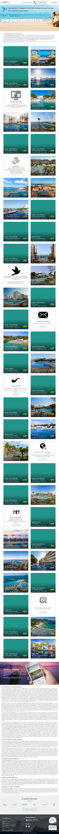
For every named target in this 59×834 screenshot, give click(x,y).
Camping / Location (15, 16)
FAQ (3, 828)
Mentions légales (5, 826)
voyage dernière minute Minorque (13, 42)
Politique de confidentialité (7, 830)
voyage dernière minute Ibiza (41, 41)
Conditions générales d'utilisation (8, 825)
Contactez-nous (5, 823)
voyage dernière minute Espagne (16, 41)
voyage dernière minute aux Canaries (29, 41)
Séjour (4, 16)
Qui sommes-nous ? (6, 821)
